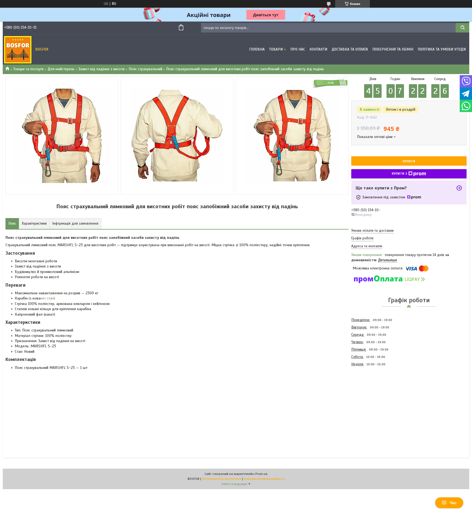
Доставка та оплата (350, 49)
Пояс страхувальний (145, 69)
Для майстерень (61, 69)
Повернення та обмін (392, 49)
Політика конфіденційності (264, 479)
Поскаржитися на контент (221, 479)
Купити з (399, 173)
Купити (409, 161)
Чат (453, 503)
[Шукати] (462, 28)
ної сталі (47, 298)
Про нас (297, 49)
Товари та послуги (28, 69)
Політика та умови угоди (442, 49)
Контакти (318, 49)
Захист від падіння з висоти (101, 69)
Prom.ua (261, 474)
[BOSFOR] (17, 49)
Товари (276, 49)
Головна (257, 49)
